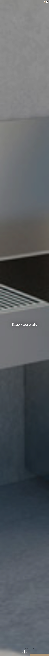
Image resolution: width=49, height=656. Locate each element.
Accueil (15, 648)
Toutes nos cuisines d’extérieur (23, 648)
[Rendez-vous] (44, 2)
